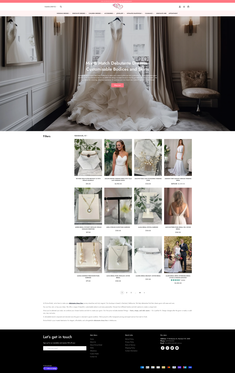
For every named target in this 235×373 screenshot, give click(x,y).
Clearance (149, 13)
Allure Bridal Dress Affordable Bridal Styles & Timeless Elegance (178, 277)
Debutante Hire (161, 13)
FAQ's (92, 348)
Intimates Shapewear (134, 13)
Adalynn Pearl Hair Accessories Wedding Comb (148, 179)
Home (92, 339)
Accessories (108, 13)
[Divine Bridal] (117, 7)
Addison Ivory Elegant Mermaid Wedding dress (178, 179)
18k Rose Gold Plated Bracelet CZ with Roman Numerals (88, 179)
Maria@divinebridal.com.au (173, 343)
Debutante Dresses (78, 13)
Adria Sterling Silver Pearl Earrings (118, 227)
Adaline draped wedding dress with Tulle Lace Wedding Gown (118, 179)
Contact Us (93, 357)
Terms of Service (130, 345)
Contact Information (131, 351)
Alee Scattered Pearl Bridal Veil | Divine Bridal (178, 228)
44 (140, 293)
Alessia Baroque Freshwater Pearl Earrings (88, 277)
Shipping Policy (130, 348)
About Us (93, 342)
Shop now (117, 85)
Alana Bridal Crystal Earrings (148, 227)
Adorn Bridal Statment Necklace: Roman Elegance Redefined (88, 228)
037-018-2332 (170, 341)
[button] (188, 7)
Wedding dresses (63, 13)
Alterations (93, 351)
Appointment (173, 13)
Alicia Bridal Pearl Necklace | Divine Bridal (118, 277)
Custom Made (94, 354)
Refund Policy (129, 339)
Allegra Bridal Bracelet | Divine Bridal (148, 276)
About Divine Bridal (96, 345)
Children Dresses (95, 13)
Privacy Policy (129, 342)
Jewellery (120, 13)
